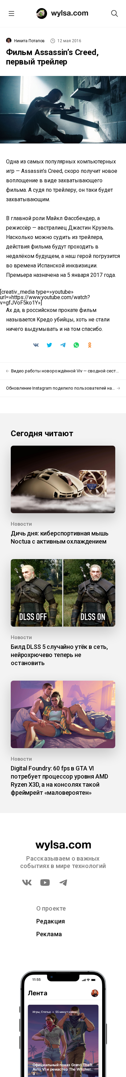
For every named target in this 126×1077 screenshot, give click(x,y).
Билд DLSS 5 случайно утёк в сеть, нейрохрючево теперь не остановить (59, 654)
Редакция (50, 921)
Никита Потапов (29, 40)
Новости (21, 524)
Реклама (49, 934)
